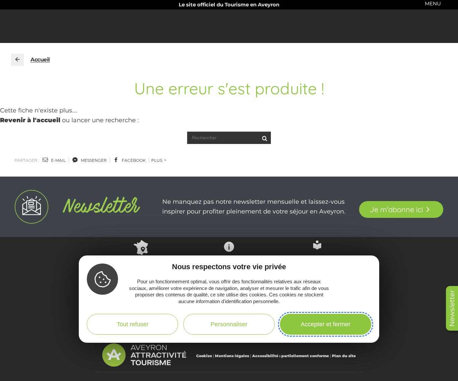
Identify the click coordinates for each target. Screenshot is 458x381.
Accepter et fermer (325, 324)
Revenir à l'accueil (30, 120)
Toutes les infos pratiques (229, 263)
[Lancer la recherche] (264, 138)
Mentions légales (232, 355)
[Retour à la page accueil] (17, 60)
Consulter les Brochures (317, 260)
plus (157, 160)
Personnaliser (229, 324)
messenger (93, 160)
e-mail (58, 160)
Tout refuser (133, 324)
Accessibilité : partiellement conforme (290, 355)
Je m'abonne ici (396, 209)
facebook (133, 160)
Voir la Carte (141, 262)
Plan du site (344, 355)
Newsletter (452, 308)
